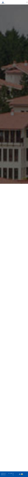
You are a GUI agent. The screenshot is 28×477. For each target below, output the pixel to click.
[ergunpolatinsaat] (3, 0)
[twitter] (10, 473)
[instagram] (11, 473)
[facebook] (8, 473)
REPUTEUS (5, 474)
